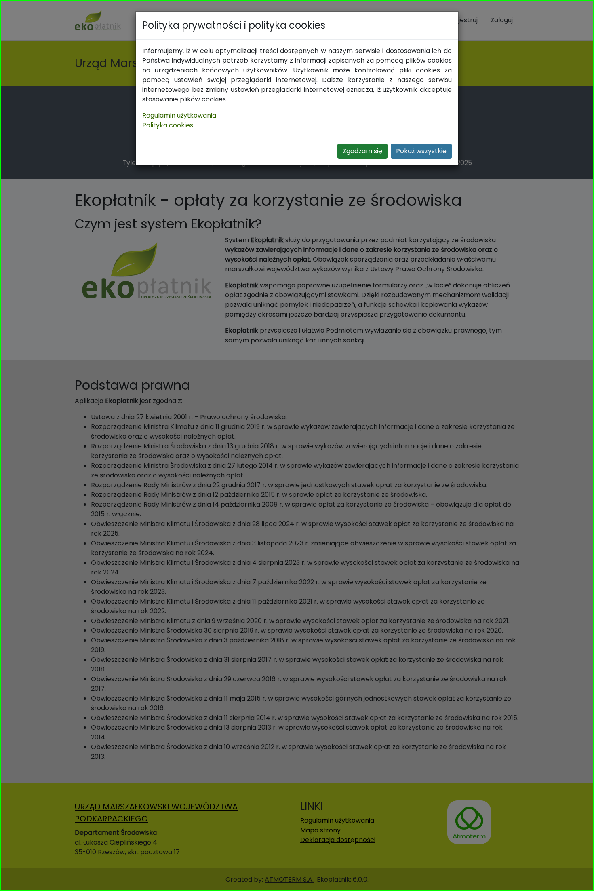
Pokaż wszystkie (421, 151)
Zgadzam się (362, 151)
